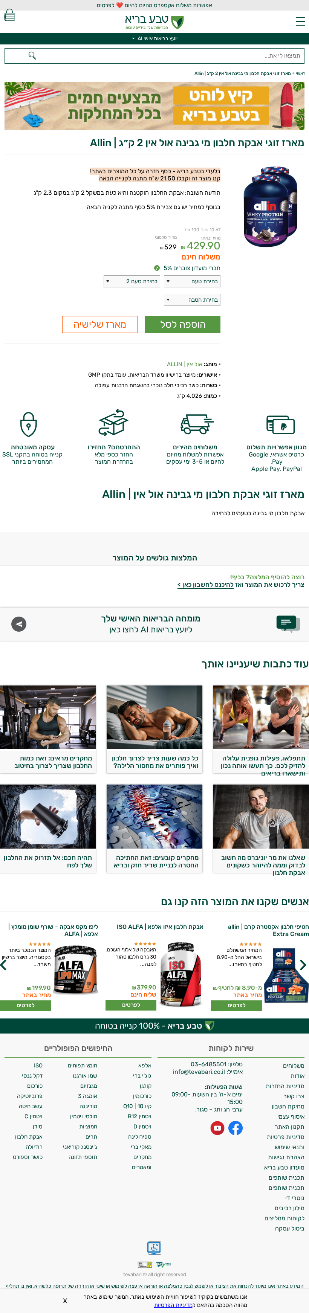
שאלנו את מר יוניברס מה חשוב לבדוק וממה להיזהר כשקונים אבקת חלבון (263, 863)
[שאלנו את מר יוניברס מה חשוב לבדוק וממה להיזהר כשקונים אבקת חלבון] (261, 846)
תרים (91, 1136)
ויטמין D (142, 1126)
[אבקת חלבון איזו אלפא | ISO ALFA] (180, 976)
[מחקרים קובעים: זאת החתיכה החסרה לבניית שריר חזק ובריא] (154, 846)
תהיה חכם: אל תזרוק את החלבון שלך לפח (48, 861)
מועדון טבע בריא (284, 1167)
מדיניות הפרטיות (173, 1305)
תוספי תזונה (83, 1157)
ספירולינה (139, 1136)
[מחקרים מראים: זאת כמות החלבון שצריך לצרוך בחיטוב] (48, 747)
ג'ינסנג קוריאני (80, 1147)
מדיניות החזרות (285, 1086)
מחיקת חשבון (288, 1106)
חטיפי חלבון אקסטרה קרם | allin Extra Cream (268, 930)
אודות (297, 1075)
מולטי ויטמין (83, 1116)
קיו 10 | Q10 (137, 1106)
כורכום (35, 1085)
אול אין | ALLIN (184, 364)
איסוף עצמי (290, 1116)
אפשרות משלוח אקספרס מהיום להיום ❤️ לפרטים (154, 5)
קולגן (145, 1085)
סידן (38, 1126)
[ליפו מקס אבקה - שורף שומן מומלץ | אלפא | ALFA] (75, 976)
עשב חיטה (31, 1106)
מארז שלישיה (99, 324)
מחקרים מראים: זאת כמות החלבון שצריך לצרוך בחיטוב (53, 761)
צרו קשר (293, 1096)
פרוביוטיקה (30, 1096)
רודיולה (34, 1147)
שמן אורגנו (85, 1075)
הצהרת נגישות (286, 1157)
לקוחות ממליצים (284, 1218)
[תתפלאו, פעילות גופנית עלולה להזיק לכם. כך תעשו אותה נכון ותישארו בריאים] (261, 747)
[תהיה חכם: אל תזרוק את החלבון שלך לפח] (48, 846)
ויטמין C (33, 1116)
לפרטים (237, 1005)
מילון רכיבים (289, 1208)
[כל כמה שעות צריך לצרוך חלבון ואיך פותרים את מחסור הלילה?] (154, 747)
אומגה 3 (87, 1096)
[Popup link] (266, 207)
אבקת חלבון (29, 1136)
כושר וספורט (28, 1157)
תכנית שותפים (286, 1177)
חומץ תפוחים (82, 1065)
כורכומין (142, 1096)
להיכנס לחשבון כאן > (205, 584)
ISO (38, 1065)
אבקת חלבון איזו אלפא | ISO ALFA (160, 926)
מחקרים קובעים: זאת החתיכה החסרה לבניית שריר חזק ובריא (156, 861)
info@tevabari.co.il (199, 1071)
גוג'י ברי (142, 1075)
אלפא (144, 1065)
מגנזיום (88, 1085)
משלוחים (293, 1065)
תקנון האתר (289, 1126)
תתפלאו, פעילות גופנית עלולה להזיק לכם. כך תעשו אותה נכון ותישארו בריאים (262, 763)
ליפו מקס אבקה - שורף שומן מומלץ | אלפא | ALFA (53, 930)
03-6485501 (208, 1064)
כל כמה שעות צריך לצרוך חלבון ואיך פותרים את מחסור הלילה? (155, 761)
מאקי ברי (141, 1147)
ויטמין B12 (139, 1116)
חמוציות (88, 1126)
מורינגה (88, 1106)
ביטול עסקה (289, 1228)
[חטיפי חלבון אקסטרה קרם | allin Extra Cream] (286, 976)
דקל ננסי (32, 1075)
